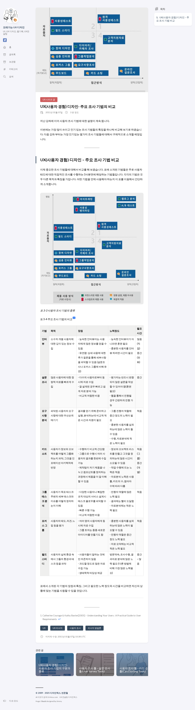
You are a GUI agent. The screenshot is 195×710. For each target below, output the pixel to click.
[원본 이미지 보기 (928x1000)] (92, 50)
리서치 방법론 (94, 628)
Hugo (38, 701)
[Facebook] (5, 41)
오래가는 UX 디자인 (14, 27)
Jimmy (59, 701)
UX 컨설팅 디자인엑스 (68, 697)
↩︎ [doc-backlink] (59, 619)
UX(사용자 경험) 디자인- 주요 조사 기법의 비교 (77, 106)
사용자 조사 (75, 628)
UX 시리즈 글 (49, 99)
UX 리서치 (57, 628)
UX (44, 628)
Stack (43, 701)
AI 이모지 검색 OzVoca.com (47, 697)
